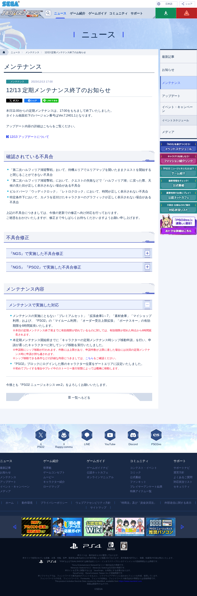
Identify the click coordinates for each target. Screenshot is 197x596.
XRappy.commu (64, 445)
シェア (188, 3)
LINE (87, 444)
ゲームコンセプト (54, 472)
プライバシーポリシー (54, 502)
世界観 (47, 467)
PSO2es (156, 444)
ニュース (60, 13)
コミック (135, 472)
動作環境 (27, 502)
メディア (168, 132)
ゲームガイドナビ (97, 467)
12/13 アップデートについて (29, 136)
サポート (137, 13)
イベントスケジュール (175, 120)
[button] (17, 527)
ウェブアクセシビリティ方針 (93, 502)
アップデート (171, 96)
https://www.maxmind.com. (130, 581)
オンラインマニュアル (100, 477)
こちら (89, 358)
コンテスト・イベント (143, 467)
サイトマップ (98, 507)
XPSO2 (40, 445)
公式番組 (135, 477)
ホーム (10, 502)
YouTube (110, 444)
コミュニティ (118, 13)
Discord (133, 444)
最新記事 (168, 56)
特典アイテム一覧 (141, 491)
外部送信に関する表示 (177, 502)
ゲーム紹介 (77, 13)
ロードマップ (51, 486)
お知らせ (168, 69)
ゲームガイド (97, 13)
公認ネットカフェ (97, 472)
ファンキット (138, 481)
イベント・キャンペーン (177, 108)
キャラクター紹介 (54, 481)
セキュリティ (182, 486)
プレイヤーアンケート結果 (146, 486)
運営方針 (179, 472)
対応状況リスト (183, 481)
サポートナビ (182, 467)
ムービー (48, 477)
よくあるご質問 (183, 477)
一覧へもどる (81, 397)
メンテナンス (32, 52)
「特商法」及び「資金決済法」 (137, 502)
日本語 (168, 3)
